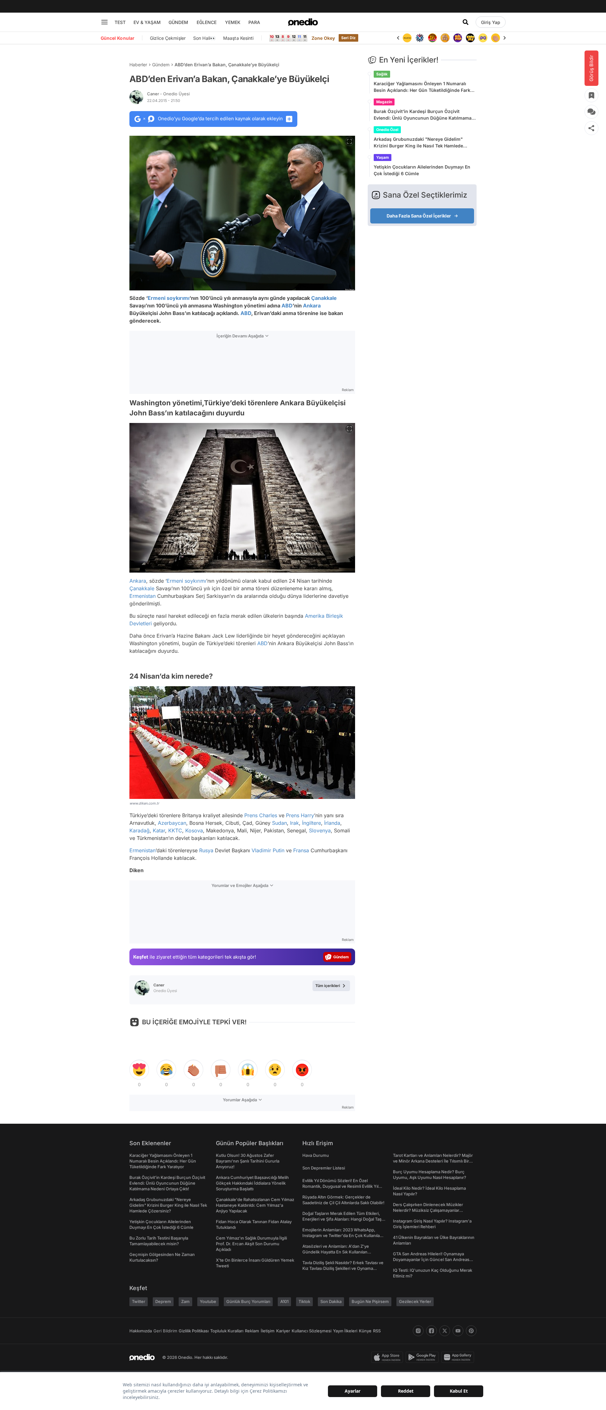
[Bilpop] (457, 38)
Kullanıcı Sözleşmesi (311, 1330)
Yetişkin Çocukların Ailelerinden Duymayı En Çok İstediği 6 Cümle (422, 170)
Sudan (279, 823)
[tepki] (139, 1070)
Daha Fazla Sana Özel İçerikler (419, 215)
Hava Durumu (315, 1155)
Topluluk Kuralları (226, 1330)
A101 (284, 1301)
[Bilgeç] (445, 38)
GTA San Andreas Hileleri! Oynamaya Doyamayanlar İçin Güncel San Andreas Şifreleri (431, 1259)
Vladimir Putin (268, 850)
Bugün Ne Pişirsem (370, 1301)
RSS (377, 1330)
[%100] (407, 38)
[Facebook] (431, 1330)
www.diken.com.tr (144, 803)
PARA (254, 22)
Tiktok (304, 1301)
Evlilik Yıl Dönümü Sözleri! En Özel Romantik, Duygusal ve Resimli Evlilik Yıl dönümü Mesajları (340, 1186)
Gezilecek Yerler (415, 1301)
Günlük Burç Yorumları (248, 1301)
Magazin (384, 101)
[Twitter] (444, 1330)
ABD (287, 305)
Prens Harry (300, 815)
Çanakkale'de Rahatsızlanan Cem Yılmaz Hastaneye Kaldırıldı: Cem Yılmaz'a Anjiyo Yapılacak (255, 1205)
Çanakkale (324, 298)
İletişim (268, 1330)
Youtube (208, 1301)
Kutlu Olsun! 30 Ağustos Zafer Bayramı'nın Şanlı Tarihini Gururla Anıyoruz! (247, 1161)
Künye (365, 1330)
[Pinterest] (471, 1330)
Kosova (194, 830)
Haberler (138, 64)
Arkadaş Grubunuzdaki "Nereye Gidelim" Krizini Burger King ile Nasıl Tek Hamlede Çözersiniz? (418, 142)
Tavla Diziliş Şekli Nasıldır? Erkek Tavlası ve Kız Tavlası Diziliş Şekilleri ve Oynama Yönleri (342, 1268)
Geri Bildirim (165, 1330)
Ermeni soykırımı (168, 298)
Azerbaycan (172, 823)
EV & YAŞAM (147, 22)
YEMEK (233, 22)
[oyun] (483, 38)
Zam (185, 1301)
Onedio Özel (387, 129)
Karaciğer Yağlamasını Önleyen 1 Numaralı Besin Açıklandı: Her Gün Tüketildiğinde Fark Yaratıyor (422, 87)
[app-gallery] (459, 1357)
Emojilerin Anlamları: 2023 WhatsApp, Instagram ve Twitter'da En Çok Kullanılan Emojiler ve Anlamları (342, 1235)
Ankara (312, 305)
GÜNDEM (178, 22)
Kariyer (283, 1330)
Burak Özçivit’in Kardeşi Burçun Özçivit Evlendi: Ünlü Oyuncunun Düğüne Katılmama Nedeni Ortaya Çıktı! (423, 115)
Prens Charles (260, 815)
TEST (120, 22)
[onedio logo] (303, 22)
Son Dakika (331, 1301)
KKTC (175, 830)
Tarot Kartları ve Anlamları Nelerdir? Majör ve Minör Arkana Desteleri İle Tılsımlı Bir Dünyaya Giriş (433, 1161)
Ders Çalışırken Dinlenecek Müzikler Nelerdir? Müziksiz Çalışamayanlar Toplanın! (428, 1210)
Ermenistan (142, 596)
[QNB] (419, 38)
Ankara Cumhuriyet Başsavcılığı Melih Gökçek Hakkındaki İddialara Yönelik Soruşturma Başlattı (252, 1183)
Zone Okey (323, 38)
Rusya (206, 850)
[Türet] (432, 38)
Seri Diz (348, 37)
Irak (294, 823)
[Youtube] (458, 1330)
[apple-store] (388, 1357)
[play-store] (423, 1357)
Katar (159, 830)
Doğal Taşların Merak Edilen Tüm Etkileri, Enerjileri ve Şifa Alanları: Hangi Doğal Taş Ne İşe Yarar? (342, 1219)
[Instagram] (418, 1330)
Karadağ (139, 830)
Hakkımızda (140, 1330)
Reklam (252, 1330)
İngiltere (311, 823)
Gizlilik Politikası (194, 1330)
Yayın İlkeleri (345, 1330)
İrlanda (332, 823)
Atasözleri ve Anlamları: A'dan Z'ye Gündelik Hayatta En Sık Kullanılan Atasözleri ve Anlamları (335, 1252)
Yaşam (382, 157)
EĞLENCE (207, 22)
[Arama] (465, 22)
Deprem (163, 1301)
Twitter (138, 1301)
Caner (168, 93)
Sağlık (382, 74)
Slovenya (320, 830)
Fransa (301, 850)
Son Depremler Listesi (323, 1167)
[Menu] (104, 22)
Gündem (160, 64)
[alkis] (495, 38)
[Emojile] (470, 38)
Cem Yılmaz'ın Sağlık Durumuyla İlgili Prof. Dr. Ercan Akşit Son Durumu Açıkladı (251, 1243)
